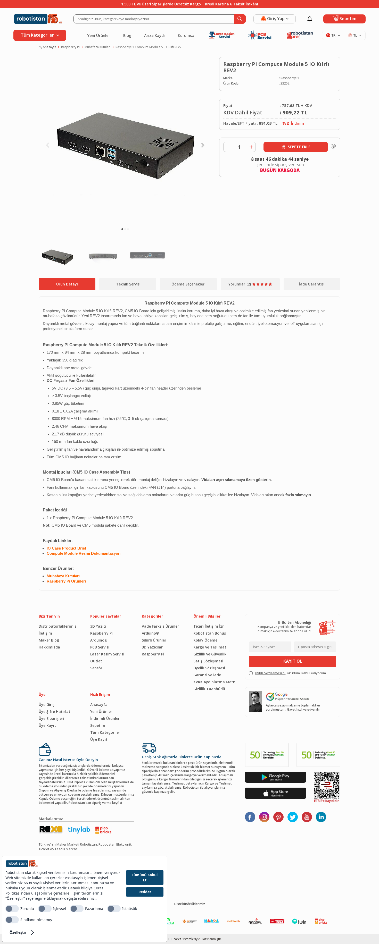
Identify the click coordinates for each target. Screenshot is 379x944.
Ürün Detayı (67, 284)
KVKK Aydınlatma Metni (214, 681)
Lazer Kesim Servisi (107, 654)
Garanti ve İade (207, 674)
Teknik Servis (127, 284)
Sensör (96, 667)
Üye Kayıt (47, 725)
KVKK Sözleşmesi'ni (270, 673)
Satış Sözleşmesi (208, 661)
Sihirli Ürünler (154, 640)
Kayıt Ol (292, 661)
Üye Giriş (46, 704)
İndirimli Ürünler (105, 718)
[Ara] (240, 19)
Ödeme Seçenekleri (188, 284)
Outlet (96, 661)
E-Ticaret (174, 939)
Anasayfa (49, 47)
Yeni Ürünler (98, 35)
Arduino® (99, 640)
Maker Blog (49, 640)
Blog (127, 35)
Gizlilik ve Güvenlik (209, 654)
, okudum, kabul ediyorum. (291, 673)
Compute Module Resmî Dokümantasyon (83, 553)
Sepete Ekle (299, 146)
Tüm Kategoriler (105, 732)
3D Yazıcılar (152, 647)
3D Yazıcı (98, 626)
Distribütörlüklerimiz (58, 626)
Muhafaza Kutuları (98, 47)
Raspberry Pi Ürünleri (66, 581)
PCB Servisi (99, 647)
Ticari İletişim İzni (209, 626)
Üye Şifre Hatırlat (54, 711)
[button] (122, 229)
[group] (125, 140)
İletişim (45, 633)
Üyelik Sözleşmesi (209, 667)
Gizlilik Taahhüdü (209, 688)
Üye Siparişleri (51, 718)
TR (333, 35)
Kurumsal (186, 35)
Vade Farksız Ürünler (160, 626)
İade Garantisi (312, 284)
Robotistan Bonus (209, 633)
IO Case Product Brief (66, 548)
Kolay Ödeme (205, 640)
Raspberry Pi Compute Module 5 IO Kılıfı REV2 (149, 47)
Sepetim (97, 725)
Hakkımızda (49, 647)
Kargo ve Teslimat (209, 647)
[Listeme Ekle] (332, 147)
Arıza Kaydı (154, 35)
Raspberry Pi (70, 47)
